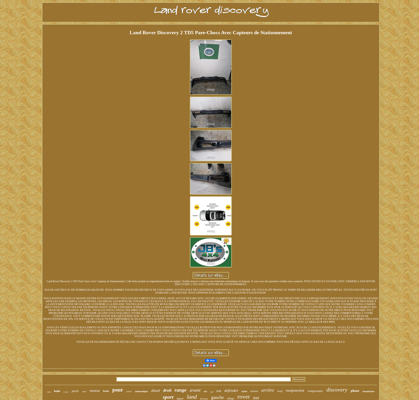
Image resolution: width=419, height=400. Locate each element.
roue (49, 392)
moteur (95, 391)
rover (243, 396)
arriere (254, 391)
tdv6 (205, 391)
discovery (336, 390)
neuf (279, 391)
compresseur (315, 391)
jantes (129, 391)
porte (75, 391)
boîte (106, 391)
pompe (66, 392)
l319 (256, 398)
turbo (244, 391)
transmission (368, 391)
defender (231, 390)
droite (204, 399)
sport (168, 397)
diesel (155, 391)
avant (195, 390)
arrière (267, 390)
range (180, 390)
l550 (219, 391)
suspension (295, 390)
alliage (230, 398)
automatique (141, 391)
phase (355, 391)
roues (84, 391)
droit (167, 390)
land (192, 397)
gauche (217, 397)
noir (211, 392)
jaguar (180, 398)
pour (117, 390)
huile (57, 391)
